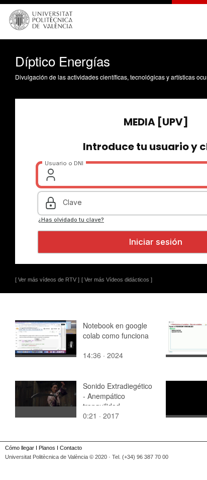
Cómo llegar (19, 448)
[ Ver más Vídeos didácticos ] (116, 280)
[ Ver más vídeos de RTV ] (47, 280)
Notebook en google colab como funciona (116, 330)
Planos (47, 448)
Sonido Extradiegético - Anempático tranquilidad (117, 396)
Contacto (71, 448)
